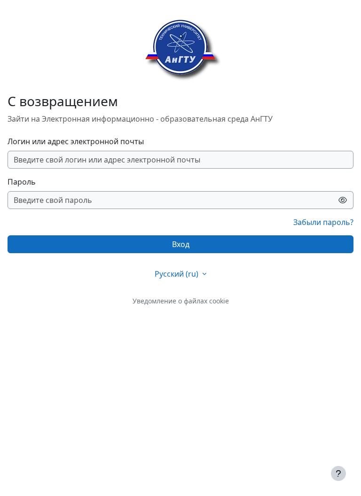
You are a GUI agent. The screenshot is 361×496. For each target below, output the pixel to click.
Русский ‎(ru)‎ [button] (177, 274)
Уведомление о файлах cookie (181, 300)
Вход (180, 244)
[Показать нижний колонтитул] (338, 473)
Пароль (22, 182)
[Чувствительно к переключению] (342, 200)
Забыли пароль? (323, 222)
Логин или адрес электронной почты (76, 141)
